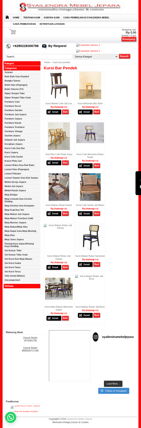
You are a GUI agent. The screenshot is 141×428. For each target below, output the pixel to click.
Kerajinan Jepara (14, 144)
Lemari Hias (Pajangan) (17, 169)
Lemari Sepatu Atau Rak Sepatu (21, 178)
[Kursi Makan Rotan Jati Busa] (90, 279)
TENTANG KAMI (31, 17)
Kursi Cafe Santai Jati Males (90, 205)
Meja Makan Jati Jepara (17, 214)
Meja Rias (10, 235)
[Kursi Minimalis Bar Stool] (90, 98)
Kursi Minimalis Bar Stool (90, 103)
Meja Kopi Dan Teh (14, 210)
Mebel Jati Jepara (14, 186)
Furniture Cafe (12, 102)
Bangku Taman (12, 80)
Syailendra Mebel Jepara (79, 419)
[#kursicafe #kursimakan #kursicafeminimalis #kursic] (124, 371)
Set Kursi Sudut (13, 263)
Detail (55, 112)
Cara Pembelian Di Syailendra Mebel (86, 17)
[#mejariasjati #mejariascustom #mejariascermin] (124, 360)
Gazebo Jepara (12, 135)
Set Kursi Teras (13, 271)
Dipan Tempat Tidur (15, 93)
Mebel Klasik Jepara (15, 190)
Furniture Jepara (13, 118)
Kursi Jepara (11, 152)
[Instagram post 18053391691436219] (124, 349)
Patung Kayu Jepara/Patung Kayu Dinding (19, 245)
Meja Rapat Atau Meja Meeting (20, 231)
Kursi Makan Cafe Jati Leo (59, 103)
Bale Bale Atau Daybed (17, 76)
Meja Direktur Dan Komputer (20, 205)
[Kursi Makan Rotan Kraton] (59, 200)
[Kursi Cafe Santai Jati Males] (90, 200)
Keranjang (128, 39)
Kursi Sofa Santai (14, 156)
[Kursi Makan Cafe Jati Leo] (59, 98)
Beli (65, 111)
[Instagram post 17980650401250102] (102, 359)
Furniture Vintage (14, 131)
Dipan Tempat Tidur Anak (18, 97)
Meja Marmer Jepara (15, 222)
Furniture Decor (13, 106)
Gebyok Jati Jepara (15, 140)
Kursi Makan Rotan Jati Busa (90, 307)
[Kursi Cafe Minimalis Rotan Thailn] (90, 142)
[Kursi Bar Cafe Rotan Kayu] (59, 149)
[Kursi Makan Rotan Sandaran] (90, 251)
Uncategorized (12, 280)
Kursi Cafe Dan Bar (15, 148)
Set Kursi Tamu (13, 267)
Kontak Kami (51, 17)
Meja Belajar (11, 194)
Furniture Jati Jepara (15, 114)
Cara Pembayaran (24, 24)
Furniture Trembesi (14, 127)
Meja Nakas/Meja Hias (16, 227)
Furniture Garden (13, 110)
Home (16, 17)
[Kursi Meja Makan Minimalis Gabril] (59, 301)
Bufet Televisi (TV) (14, 89)
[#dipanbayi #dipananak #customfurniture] (102, 350)
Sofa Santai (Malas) (15, 276)
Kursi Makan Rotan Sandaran (90, 256)
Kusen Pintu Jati (13, 161)
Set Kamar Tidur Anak (16, 254)
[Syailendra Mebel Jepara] (70, 12)
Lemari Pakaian (13, 173)
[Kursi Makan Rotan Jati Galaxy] (59, 228)
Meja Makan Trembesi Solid (19, 218)
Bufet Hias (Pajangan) (16, 85)
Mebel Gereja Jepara (15, 182)
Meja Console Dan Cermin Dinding (18, 200)
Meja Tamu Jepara (14, 239)
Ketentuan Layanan (52, 24)
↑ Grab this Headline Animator (25, 411)
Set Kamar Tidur (13, 250)
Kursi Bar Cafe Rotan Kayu (59, 154)
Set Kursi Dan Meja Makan (18, 259)
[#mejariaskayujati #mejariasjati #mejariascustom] (102, 372)
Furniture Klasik (13, 123)
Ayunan (9, 72)
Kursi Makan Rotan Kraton (59, 205)
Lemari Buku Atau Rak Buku (19, 165)
